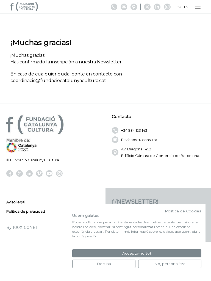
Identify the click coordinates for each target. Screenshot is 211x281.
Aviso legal (15, 202)
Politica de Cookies (183, 211)
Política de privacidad (25, 211)
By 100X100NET (22, 227)
